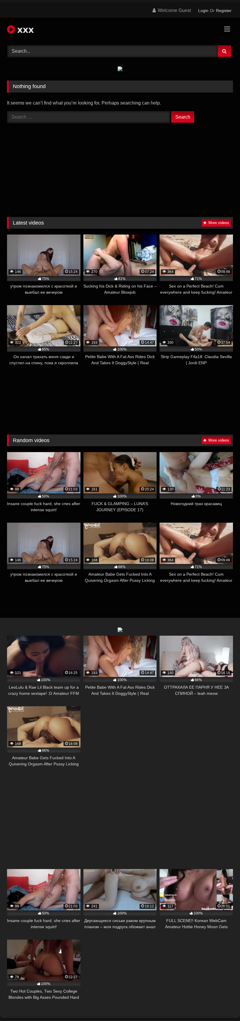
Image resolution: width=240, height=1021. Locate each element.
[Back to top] (221, 1003)
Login (203, 10)
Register (224, 10)
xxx (24, 29)
